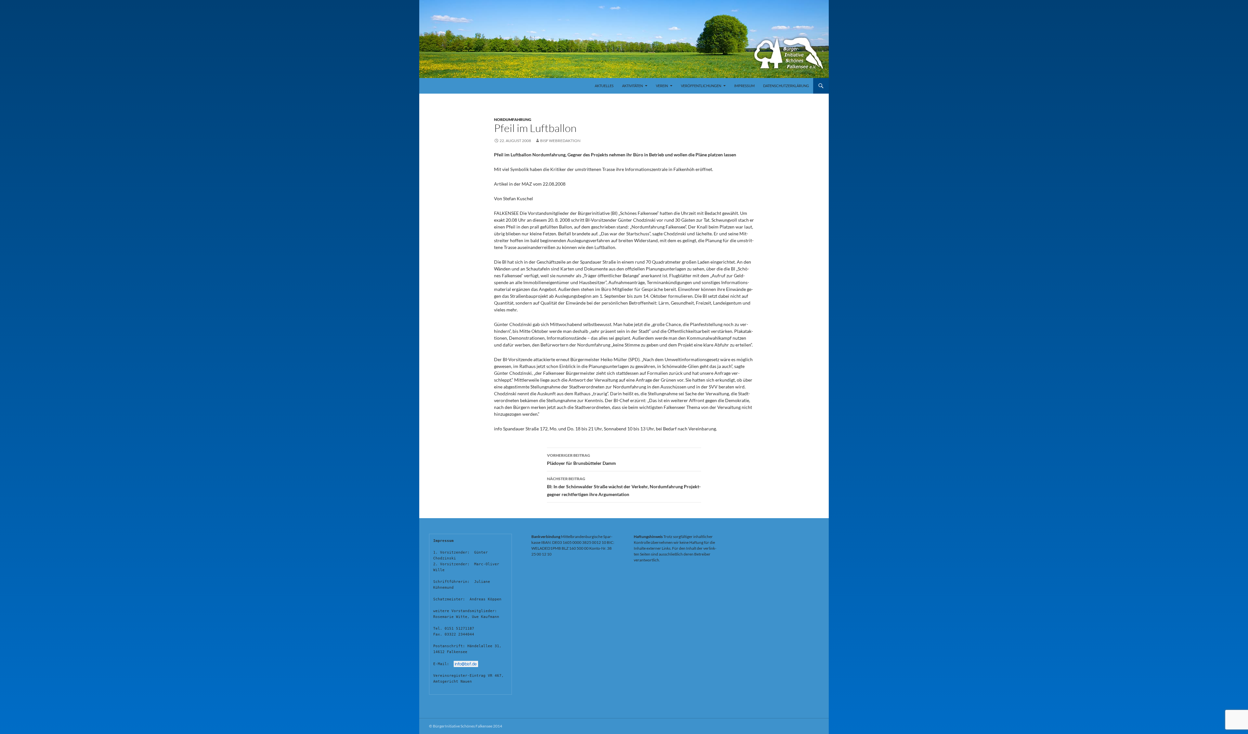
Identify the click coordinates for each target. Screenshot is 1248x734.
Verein (662, 86)
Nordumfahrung (512, 119)
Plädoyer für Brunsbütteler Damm (581, 459)
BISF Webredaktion (560, 140)
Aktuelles (604, 86)
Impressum (744, 86)
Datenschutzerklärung (786, 86)
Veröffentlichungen (701, 86)
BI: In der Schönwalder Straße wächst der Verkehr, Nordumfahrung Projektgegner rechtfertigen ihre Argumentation (624, 486)
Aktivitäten (632, 86)
